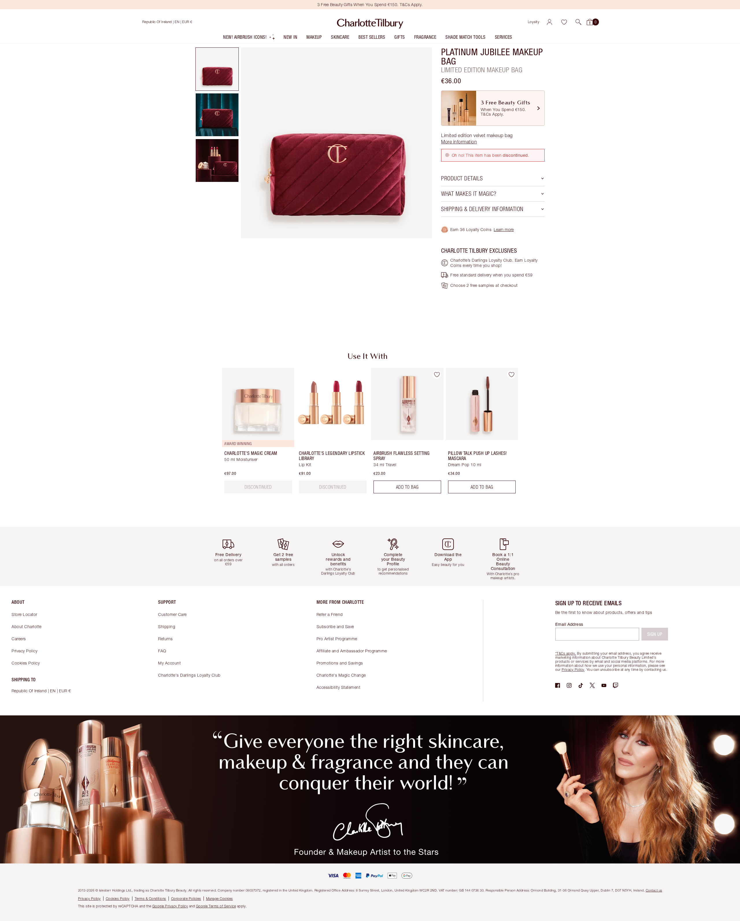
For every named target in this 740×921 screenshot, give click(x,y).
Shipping (166, 626)
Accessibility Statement (338, 687)
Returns (165, 638)
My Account (169, 662)
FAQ (162, 650)
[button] (578, 22)
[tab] (217, 69)
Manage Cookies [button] (219, 898)
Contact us (654, 890)
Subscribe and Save (335, 626)
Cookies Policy (26, 662)
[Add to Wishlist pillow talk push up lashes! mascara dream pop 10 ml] (511, 374)
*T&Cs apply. (565, 653)
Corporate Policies (186, 898)
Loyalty (534, 22)
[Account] (549, 22)
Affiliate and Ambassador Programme (352, 650)
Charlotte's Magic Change (341, 675)
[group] (254, 433)
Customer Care (172, 614)
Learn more (504, 229)
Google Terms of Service (216, 906)
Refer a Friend (330, 614)
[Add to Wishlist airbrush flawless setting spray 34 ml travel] (436, 374)
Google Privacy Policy (170, 906)
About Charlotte (27, 626)
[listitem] (249, 38)
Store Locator (24, 614)
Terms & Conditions (150, 898)
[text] (258, 487)
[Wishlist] (564, 22)
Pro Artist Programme (337, 638)
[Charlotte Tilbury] (370, 22)
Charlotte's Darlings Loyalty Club (189, 675)
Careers (19, 638)
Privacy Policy (24, 650)
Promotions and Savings (340, 662)
